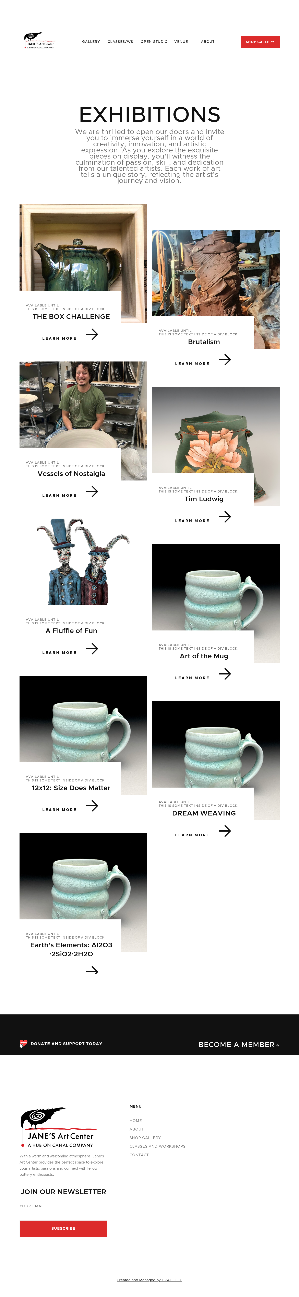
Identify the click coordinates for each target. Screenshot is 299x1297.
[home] (40, 42)
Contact (139, 1155)
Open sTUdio (154, 41)
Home (136, 1121)
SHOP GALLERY (260, 42)
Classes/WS (120, 41)
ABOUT (208, 41)
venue (181, 41)
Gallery (91, 41)
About (137, 1129)
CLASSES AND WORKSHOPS (158, 1146)
